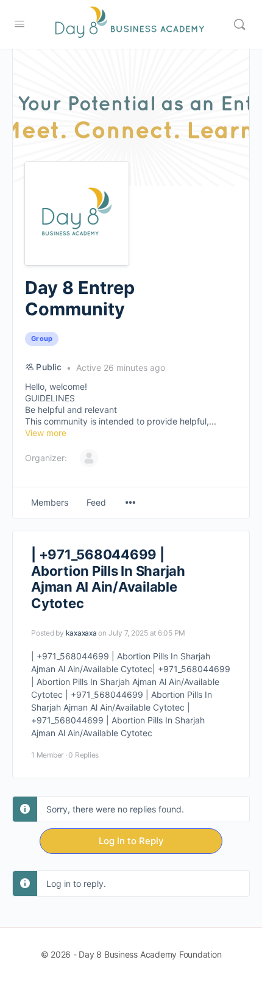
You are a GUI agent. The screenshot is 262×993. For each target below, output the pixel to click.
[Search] (239, 24)
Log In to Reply (131, 841)
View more (45, 433)
